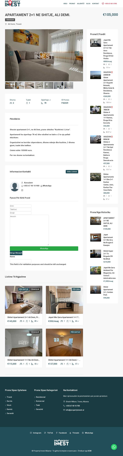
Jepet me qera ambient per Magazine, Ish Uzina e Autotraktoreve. (109, 273)
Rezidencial (40, 397)
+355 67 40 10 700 (73, 406)
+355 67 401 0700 (110, 3)
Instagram (37, 433)
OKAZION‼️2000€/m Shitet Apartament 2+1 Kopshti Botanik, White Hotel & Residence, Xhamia (108, 82)
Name (12, 257)
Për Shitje (23, 289)
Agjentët (80, 3)
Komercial (40, 401)
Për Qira (76, 289)
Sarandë (10, 413)
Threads (75, 433)
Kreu (65, 3)
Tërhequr (10, 20)
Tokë (38, 405)
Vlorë (9, 405)
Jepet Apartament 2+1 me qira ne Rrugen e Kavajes (108, 240)
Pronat (72, 3)
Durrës (9, 401)
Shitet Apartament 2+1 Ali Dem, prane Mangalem (29, 317)
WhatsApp (47, 186)
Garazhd (39, 409)
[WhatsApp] (114, 447)
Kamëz (9, 409)
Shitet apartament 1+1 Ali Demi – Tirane (66, 360)
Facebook (62, 433)
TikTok (50, 433)
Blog (88, 3)
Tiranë (9, 397)
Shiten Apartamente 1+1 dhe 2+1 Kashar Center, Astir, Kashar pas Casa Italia (108, 182)
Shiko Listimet (72, 172)
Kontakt (95, 3)
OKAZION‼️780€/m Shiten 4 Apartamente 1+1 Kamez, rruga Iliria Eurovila (108, 115)
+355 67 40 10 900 (31, 186)
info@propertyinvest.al (75, 410)
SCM (89, 451)
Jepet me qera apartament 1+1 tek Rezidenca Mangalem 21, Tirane (79, 317)
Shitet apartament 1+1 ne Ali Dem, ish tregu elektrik (31, 360)
